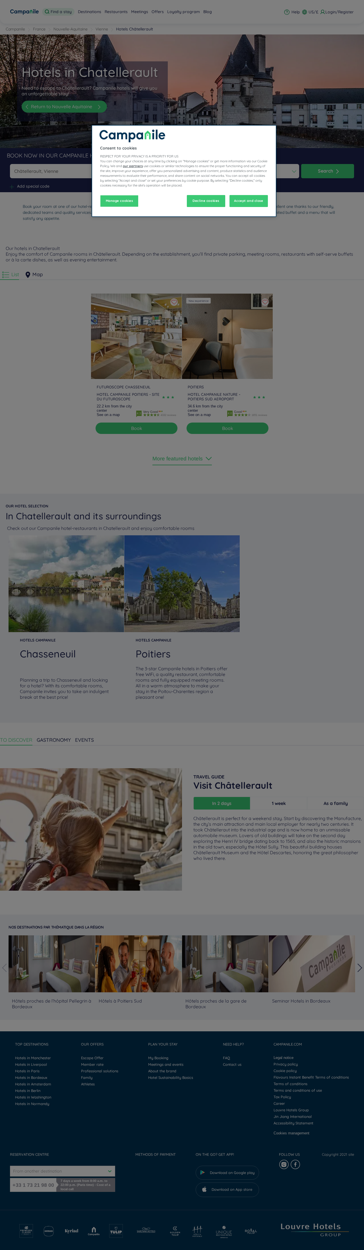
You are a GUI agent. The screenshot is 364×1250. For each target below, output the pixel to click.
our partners (133, 166)
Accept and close (248, 201)
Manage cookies (119, 201)
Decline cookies (206, 201)
